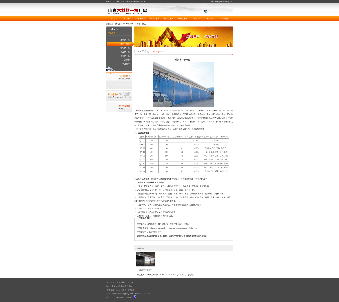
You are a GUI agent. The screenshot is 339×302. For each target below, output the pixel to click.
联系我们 (225, 18)
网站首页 (119, 24)
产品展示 (129, 24)
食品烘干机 (168, 18)
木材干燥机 (129, 1)
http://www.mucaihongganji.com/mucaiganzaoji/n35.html (173, 228)
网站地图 (224, 1)
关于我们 (215, 1)
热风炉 (197, 18)
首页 (113, 18)
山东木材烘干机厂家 (155, 224)
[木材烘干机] (136, 15)
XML (231, 1)
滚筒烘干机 (154, 18)
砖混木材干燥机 (154, 232)
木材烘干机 (119, 1)
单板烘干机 (182, 18)
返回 (191, 275)
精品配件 (211, 18)
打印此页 (181, 275)
